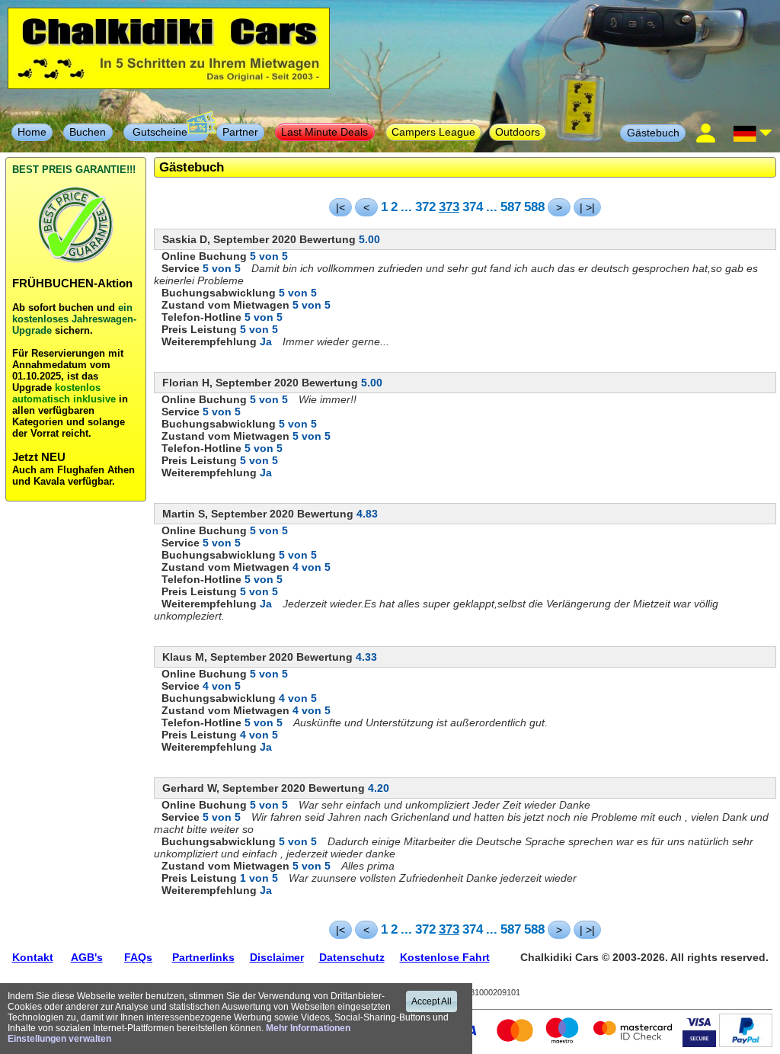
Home (32, 132)
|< (340, 207)
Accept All (431, 1001)
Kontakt (32, 957)
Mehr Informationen (308, 1028)
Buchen (87, 132)
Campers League (433, 132)
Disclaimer (277, 957)
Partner (240, 132)
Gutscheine (166, 132)
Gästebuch (653, 133)
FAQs (138, 957)
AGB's (87, 957)
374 (472, 206)
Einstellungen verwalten (59, 1038)
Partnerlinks (203, 957)
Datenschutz (352, 957)
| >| (587, 207)
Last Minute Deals (324, 132)
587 (510, 206)
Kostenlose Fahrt (445, 957)
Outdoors (517, 132)
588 (534, 206)
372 (425, 206)
